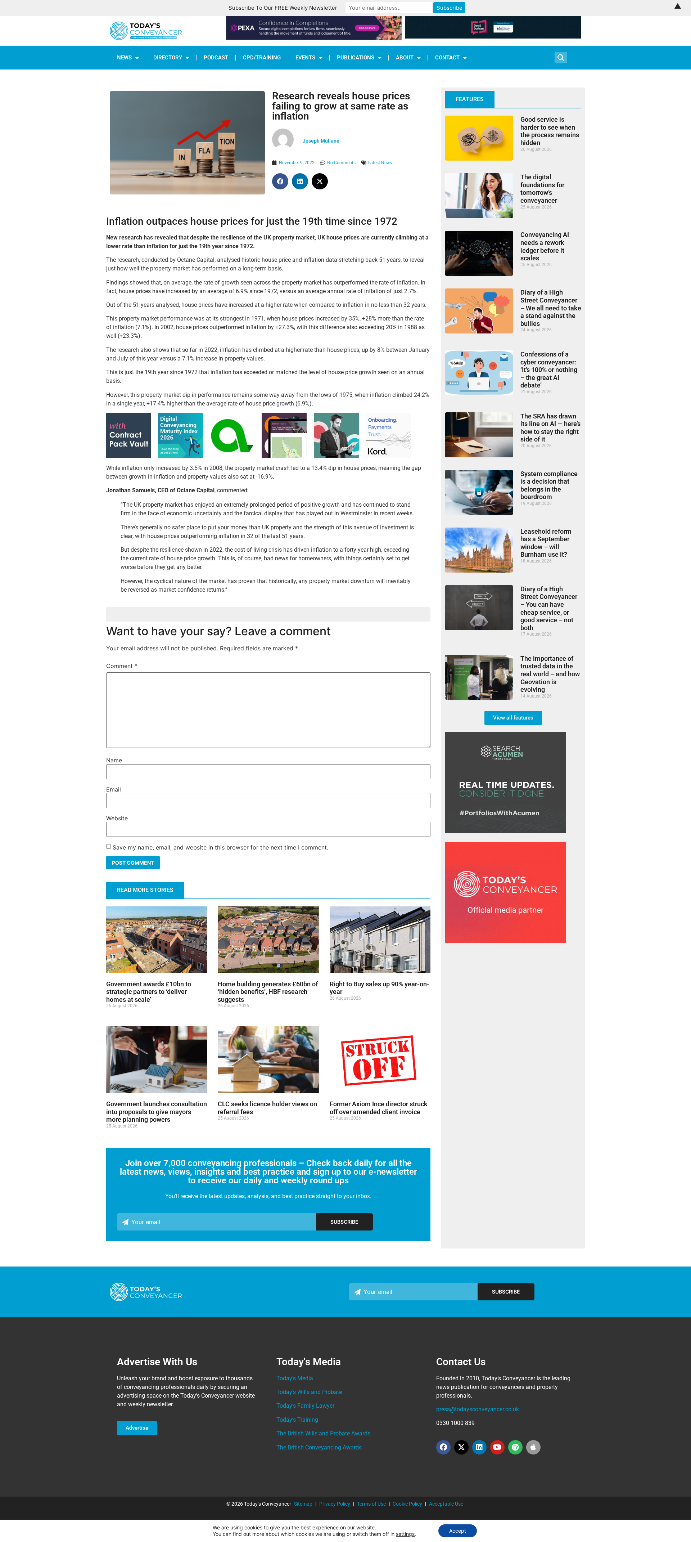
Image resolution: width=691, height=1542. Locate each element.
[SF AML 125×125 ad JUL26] (336, 456)
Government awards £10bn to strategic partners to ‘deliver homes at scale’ (148, 991)
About (405, 57)
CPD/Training (262, 57)
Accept (457, 1531)
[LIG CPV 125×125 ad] (128, 456)
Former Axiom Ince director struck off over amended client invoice (379, 1108)
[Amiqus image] (232, 455)
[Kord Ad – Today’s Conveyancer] (388, 456)
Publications (355, 57)
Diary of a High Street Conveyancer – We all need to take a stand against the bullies (550, 307)
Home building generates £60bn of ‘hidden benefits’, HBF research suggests (268, 991)
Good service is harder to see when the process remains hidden (549, 131)
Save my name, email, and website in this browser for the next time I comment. (220, 847)
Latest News (380, 162)
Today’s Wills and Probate (309, 1392)
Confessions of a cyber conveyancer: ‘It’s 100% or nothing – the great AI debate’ (548, 369)
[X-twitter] (461, 1447)
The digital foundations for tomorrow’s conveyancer (542, 188)
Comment (121, 665)
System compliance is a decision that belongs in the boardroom (549, 485)
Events (305, 57)
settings (405, 1534)
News (124, 57)
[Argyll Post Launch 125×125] (284, 456)
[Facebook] (443, 1447)
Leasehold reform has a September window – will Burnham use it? (546, 543)
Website (117, 818)
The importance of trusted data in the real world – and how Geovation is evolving (550, 674)
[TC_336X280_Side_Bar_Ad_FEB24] (505, 830)
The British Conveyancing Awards (319, 1447)
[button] (280, 181)
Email (113, 789)
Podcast (216, 57)
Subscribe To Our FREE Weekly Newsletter (283, 7)
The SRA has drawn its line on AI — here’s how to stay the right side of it (550, 427)
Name (114, 760)
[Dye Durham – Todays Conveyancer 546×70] (493, 36)
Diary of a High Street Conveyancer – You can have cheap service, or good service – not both (548, 608)
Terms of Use (371, 1504)
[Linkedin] (479, 1447)
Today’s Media (294, 1378)
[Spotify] (515, 1447)
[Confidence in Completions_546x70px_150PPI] (314, 37)
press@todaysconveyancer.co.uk (477, 1409)
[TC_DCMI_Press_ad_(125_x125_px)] (180, 456)
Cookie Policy (407, 1504)
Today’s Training (297, 1419)
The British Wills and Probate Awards (323, 1433)
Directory (167, 57)
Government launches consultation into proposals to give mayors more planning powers (156, 1111)
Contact (447, 57)
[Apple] (533, 1447)
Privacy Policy (334, 1504)
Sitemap (303, 1504)
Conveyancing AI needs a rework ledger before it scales (544, 246)
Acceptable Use (446, 1504)
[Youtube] (497, 1447)
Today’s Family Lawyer (305, 1405)
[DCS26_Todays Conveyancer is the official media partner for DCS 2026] (505, 941)
